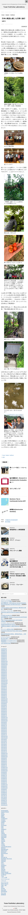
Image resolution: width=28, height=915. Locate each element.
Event (3, 455)
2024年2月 (4, 695)
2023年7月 (4, 706)
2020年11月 (4, 755)
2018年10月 (4, 787)
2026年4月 (4, 655)
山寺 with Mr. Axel (5, 643)
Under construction (6, 873)
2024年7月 (4, 688)
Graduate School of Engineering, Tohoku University (14, 906)
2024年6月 (4, 689)
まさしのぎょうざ (15, 488)
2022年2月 (4, 733)
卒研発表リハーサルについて (9, 641)
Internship (3, 837)
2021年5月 (4, 745)
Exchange (3, 825)
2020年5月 (4, 759)
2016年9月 (4, 798)
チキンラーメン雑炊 (16, 550)
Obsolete (3, 860)
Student (7, 455)
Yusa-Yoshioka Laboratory (14, 7)
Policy (2, 864)
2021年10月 (4, 738)
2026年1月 (4, 659)
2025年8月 (4, 667)
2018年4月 (4, 794)
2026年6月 (4, 652)
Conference (4, 818)
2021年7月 (4, 742)
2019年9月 (4, 772)
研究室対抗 (4, 891)
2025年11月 (4, 663)
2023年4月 (4, 711)
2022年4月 (4, 730)
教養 (2, 886)
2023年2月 (4, 714)
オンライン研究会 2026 (7, 629)
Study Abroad (4, 872)
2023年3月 (4, 713)
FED (2, 828)
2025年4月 (4, 674)
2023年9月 (4, 703)
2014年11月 (4, 805)
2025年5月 (4, 672)
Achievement (4, 810)
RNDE (3, 866)
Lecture (3, 845)
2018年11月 (4, 786)
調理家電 (3, 894)
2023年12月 (4, 699)
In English (3, 834)
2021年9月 (4, 739)
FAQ (2, 826)
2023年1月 (4, 716)
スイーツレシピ (5, 879)
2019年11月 (4, 769)
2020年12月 (4, 753)
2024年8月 (4, 686)
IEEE (2, 832)
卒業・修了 (4, 885)
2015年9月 (4, 802)
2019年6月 (4, 777)
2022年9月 (4, 722)
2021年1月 (4, 752)
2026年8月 (4, 649)
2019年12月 (4, 767)
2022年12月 (4, 717)
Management (4, 849)
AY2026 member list (6, 615)
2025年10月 (4, 664)
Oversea (3, 861)
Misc (2, 854)
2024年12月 (4, 680)
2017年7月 (4, 795)
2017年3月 (4, 797)
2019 (3, 457)
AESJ (2, 813)
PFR (2, 862)
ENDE (3, 822)
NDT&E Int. (4, 857)
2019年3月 (4, 781)
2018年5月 (4, 792)
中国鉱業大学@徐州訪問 (11, 519)
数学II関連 (7, 521)
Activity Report (5, 811)
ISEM (2, 838)
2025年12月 (4, 661)
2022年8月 (4, 723)
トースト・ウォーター (16, 584)
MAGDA (3, 848)
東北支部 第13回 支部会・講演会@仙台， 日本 (13, 634)
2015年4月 (4, 803)
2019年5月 (4, 778)
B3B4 (2, 816)
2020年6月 (4, 758)
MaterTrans (4, 850)
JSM (2, 842)
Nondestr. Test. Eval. (6, 858)
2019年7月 (4, 775)
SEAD (2, 868)
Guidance (3, 829)
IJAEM (3, 833)
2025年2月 (4, 677)
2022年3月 (4, 731)
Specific (3, 869)
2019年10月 (4, 770)
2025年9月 (4, 666)
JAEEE (3, 840)
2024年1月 (4, 697)
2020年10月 (4, 756)
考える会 (3, 893)
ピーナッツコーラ (6, 637)
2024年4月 (4, 692)
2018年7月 (4, 791)
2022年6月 (4, 727)
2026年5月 (4, 653)
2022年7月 (4, 725)
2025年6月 (4, 670)
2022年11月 (4, 719)
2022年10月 (4, 720)
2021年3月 (4, 748)
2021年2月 (4, 750)
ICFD (2, 830)
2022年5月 (4, 728)
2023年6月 (4, 708)
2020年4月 (4, 761)
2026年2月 (4, 658)
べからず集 (4, 877)
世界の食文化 (4, 883)
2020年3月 (4, 763)
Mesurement (4, 853)
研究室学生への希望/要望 (17, 529)
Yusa (2, 876)
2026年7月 (4, 650)
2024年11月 (4, 681)
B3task (3, 817)
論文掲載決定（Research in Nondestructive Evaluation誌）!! (18, 480)
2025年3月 (4, 675)
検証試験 (3, 890)
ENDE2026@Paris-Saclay (8, 624)
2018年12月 (4, 784)
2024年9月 (4, 684)
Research (3, 865)
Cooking (3, 821)
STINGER (19, 912)
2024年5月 (4, 691)
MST (2, 856)
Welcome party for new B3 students (10, 612)
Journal (3, 841)
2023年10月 (4, 702)
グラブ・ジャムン (15, 540)
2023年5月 (4, 709)
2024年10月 (4, 683)
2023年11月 (4, 700)
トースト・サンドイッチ (7, 623)
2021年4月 (4, 747)
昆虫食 (3, 888)
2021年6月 (4, 744)
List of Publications (6, 846)
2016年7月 (4, 800)
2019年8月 (4, 773)
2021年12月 (4, 736)
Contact (3, 820)
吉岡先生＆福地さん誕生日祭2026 (10, 626)
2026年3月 (4, 656)
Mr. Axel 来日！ (5, 638)
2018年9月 (4, 789)
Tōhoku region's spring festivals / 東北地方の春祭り (18, 575)
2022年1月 (4, 734)
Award (3, 814)
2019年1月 (4, 783)
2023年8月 (4, 705)
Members (3, 852)
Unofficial (12, 455)
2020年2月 (4, 764)
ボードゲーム (4, 882)
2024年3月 (4, 694)
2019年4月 (4, 780)
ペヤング (3, 880)
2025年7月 (4, 669)
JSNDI (3, 844)
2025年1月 (4, 678)
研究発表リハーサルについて (9, 640)
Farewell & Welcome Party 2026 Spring (11, 630)
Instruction (4, 836)
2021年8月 (4, 741)
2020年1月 (4, 766)
